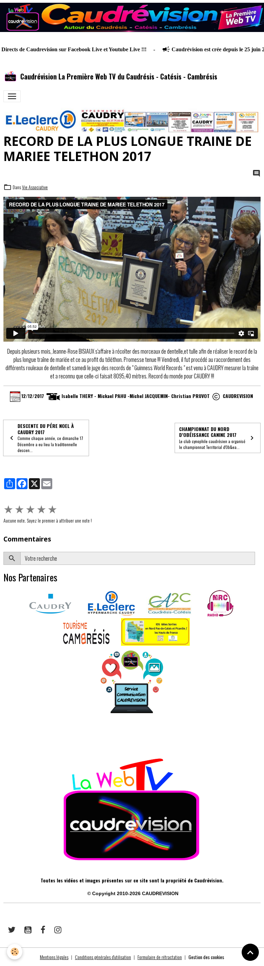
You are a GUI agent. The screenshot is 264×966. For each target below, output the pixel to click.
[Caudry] (50, 602)
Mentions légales (54, 956)
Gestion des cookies (206, 956)
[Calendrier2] (15, 395)
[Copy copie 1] (216, 395)
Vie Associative (35, 187)
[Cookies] (14, 951)
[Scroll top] (250, 952)
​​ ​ (3, 737)
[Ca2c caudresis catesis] (169, 602)
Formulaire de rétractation (160, 956)
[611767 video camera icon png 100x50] (53, 395)
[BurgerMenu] (12, 96)
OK (258, 558)
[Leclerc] (111, 602)
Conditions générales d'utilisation (103, 956)
